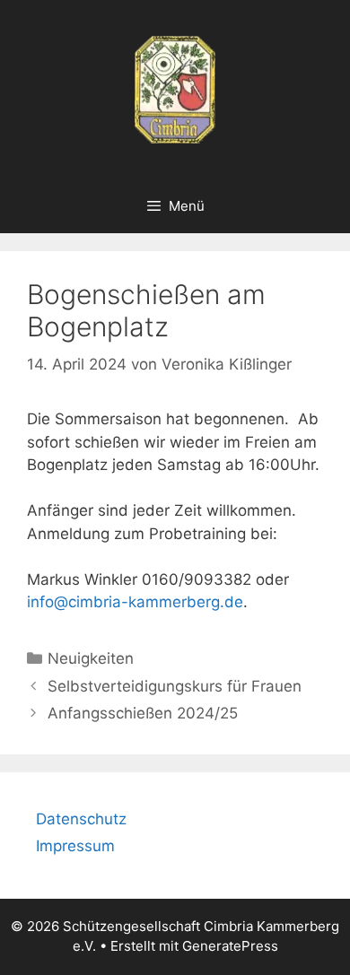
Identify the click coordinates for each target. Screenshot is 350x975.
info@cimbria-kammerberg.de (135, 602)
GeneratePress (230, 945)
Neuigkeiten (91, 658)
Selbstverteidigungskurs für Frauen (175, 686)
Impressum (75, 846)
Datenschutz (81, 819)
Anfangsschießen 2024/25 (143, 713)
